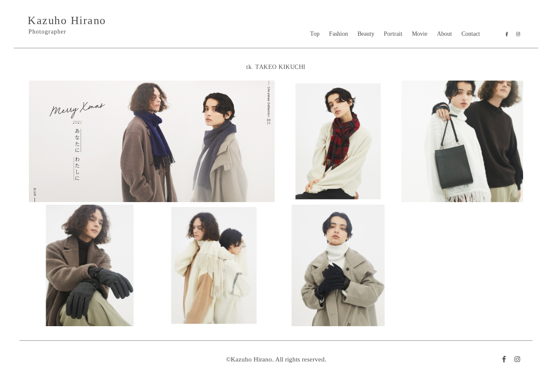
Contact (470, 33)
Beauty (366, 33)
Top (315, 33)
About (444, 33)
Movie (419, 33)
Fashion (338, 33)
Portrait (393, 33)
